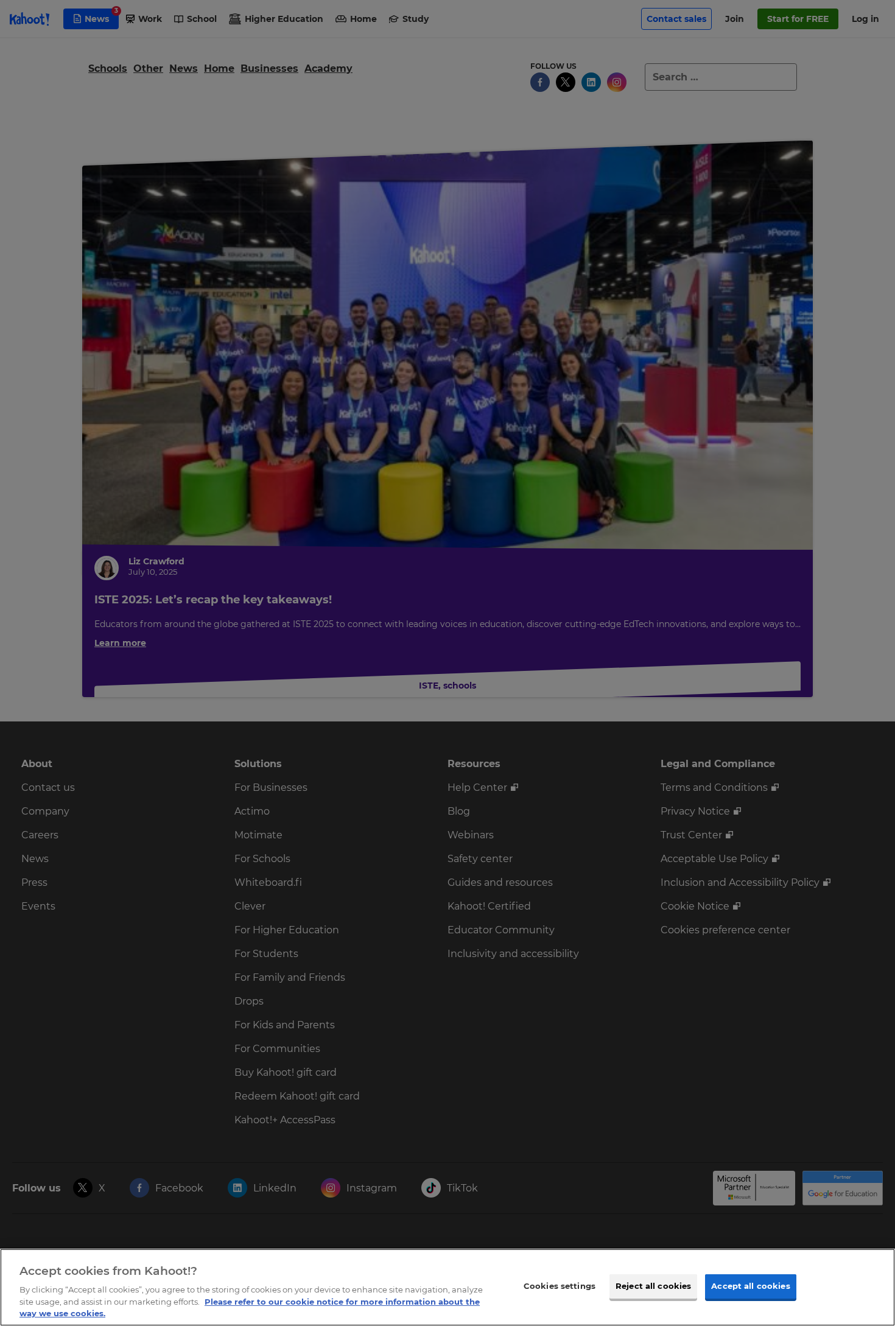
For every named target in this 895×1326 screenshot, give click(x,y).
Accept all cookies (750, 1286)
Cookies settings (559, 1286)
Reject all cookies (653, 1286)
